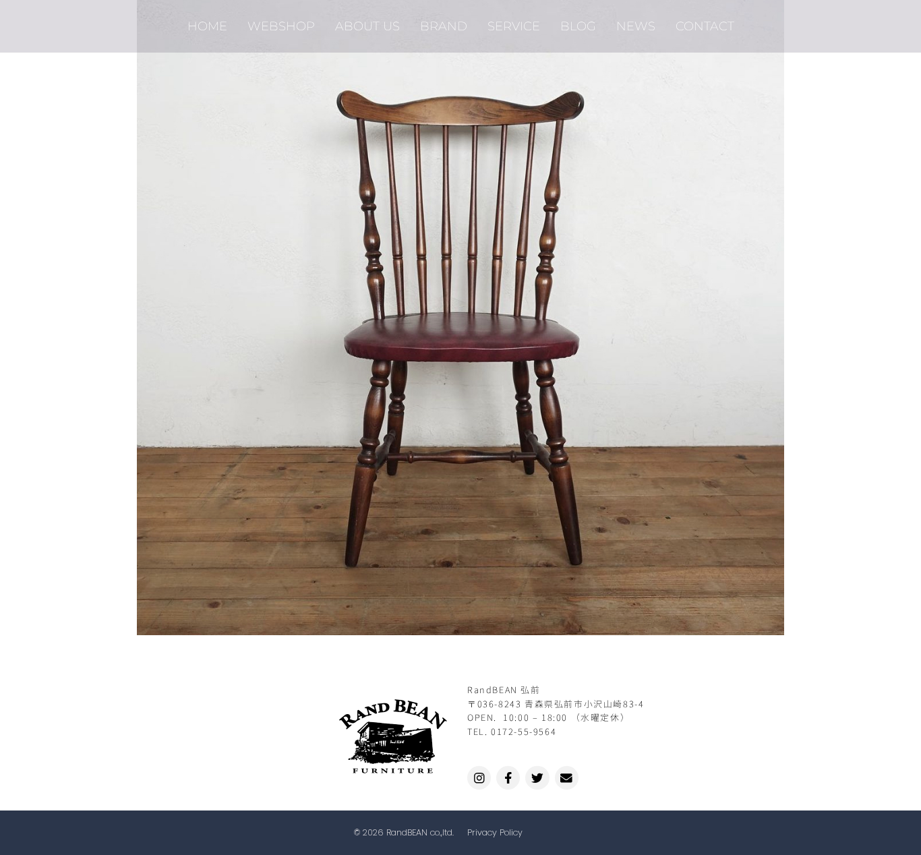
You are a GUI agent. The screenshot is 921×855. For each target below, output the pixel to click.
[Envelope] (566, 778)
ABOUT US (367, 26)
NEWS (635, 26)
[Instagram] (479, 778)
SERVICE (513, 26)
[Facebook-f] (508, 778)
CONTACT (705, 26)
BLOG (578, 26)
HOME (207, 26)
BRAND (443, 26)
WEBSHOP (281, 26)
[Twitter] (537, 778)
